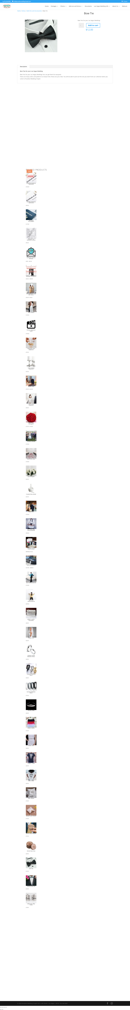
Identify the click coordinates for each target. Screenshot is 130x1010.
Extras (23, 11)
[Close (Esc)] (6, 1007)
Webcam (124, 6)
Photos (62, 6)
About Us (115, 6)
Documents (88, 6)
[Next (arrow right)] (2, 1009)
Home (47, 6)
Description (23, 66)
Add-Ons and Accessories (34, 11)
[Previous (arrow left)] (0, 1009)
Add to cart (93, 25)
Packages (53, 6)
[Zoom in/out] (0, 1007)
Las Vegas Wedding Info (101, 6)
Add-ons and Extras (75, 6)
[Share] (4, 1007)
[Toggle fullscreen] (2, 1007)
